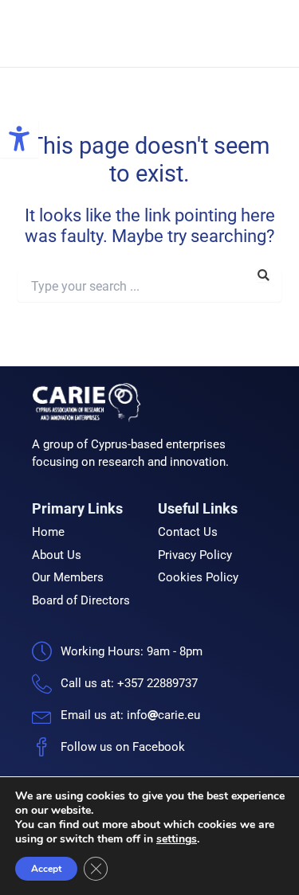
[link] (19, 138)
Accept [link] (46, 868)
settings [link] (176, 839)
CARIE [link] (175, 33)
